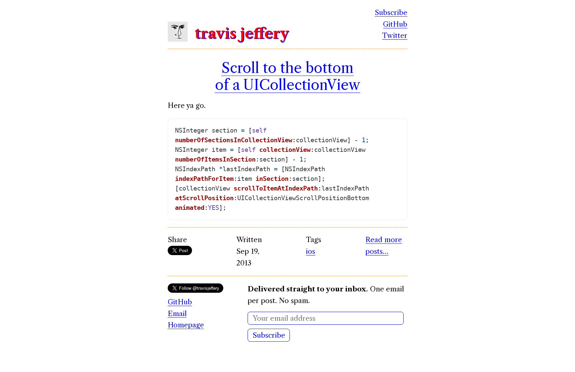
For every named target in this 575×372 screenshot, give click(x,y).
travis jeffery (242, 33)
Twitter (394, 35)
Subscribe (391, 12)
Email (177, 313)
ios (310, 251)
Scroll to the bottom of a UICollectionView (287, 76)
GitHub (395, 24)
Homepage (186, 325)
